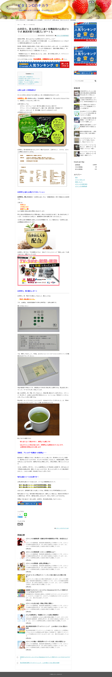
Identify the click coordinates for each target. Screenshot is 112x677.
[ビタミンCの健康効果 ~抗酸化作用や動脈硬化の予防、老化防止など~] (21, 542)
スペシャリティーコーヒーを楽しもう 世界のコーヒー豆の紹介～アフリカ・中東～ (88, 146)
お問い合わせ (55, 20)
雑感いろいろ (78, 182)
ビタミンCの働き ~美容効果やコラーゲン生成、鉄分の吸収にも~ (46, 641)
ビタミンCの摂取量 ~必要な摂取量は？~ (38, 563)
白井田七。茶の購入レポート (26, 80)
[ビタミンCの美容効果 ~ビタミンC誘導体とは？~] (21, 555)
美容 (76, 177)
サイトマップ (48, 20)
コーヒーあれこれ (80, 179)
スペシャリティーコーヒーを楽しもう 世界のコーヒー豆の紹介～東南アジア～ (88, 153)
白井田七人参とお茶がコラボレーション (29, 78)
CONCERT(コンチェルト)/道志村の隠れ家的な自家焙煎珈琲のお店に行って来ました (88, 93)
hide (32, 73)
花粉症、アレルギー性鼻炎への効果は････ (29, 82)
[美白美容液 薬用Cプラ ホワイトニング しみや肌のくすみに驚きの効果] (21, 629)
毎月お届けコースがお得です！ (26, 83)
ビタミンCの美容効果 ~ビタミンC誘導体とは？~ (41, 552)
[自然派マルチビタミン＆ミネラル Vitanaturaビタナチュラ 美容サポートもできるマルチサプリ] (21, 593)
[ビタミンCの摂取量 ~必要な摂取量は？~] (21, 566)
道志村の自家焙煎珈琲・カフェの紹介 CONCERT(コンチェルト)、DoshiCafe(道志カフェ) (88, 99)
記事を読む (28, 548)
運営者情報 (73, 20)
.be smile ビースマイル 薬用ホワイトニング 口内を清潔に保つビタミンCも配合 (88, 113)
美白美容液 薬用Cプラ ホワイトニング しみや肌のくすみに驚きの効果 (39, 662)
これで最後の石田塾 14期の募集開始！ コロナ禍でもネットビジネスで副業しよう (88, 119)
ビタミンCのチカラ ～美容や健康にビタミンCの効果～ (29, 20)
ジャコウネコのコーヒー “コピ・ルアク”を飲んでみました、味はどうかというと (87, 140)
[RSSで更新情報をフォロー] (93, 2)
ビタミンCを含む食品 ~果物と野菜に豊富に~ (40, 603)
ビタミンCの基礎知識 (81, 186)
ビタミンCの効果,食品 (62, 35)
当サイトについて (64, 20)
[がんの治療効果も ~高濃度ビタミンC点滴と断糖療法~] (21, 618)
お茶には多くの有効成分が (25, 76)
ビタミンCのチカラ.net (62, 528)
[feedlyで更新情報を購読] (90, 2)
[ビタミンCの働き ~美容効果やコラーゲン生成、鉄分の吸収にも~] (21, 644)
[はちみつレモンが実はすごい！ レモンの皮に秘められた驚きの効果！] (21, 578)
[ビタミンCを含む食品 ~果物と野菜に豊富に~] (21, 606)
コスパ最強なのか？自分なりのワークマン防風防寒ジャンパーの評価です (88, 106)
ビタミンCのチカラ (33, 5)
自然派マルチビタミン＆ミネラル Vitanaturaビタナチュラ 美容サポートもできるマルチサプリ (45, 657)
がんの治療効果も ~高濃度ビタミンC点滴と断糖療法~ (42, 615)
